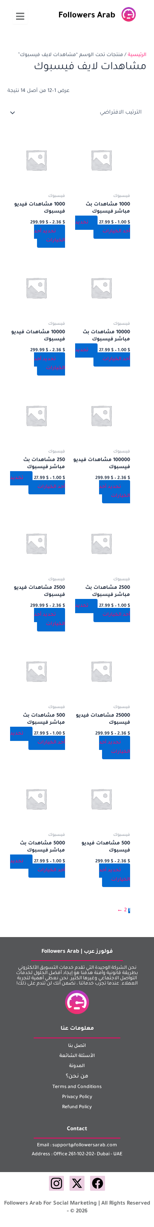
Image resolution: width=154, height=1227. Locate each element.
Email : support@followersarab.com (77, 1145)
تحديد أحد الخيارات (102, 227)
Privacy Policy (77, 1097)
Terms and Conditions (77, 1087)
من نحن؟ (77, 1077)
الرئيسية (137, 55)
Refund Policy (77, 1107)
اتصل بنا (77, 1046)
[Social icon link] (97, 1183)
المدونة (77, 1066)
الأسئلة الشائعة (77, 1056)
